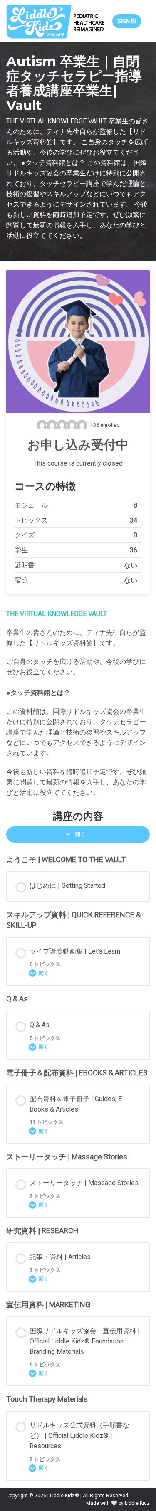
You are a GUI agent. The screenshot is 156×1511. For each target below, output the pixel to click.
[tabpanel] (78, 703)
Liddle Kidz (137, 1503)
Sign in (126, 21)
